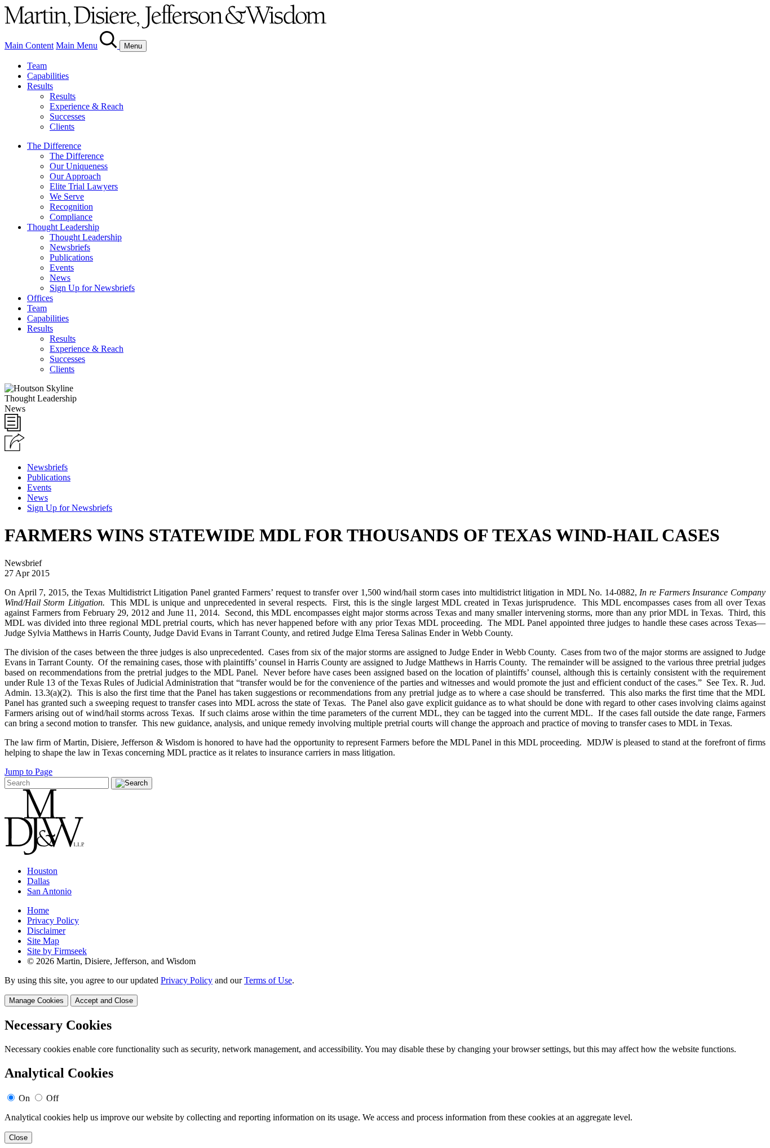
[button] (15, 448)
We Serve (67, 196)
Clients (62, 126)
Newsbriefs (70, 247)
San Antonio (49, 891)
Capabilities (48, 76)
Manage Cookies (36, 1000)
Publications (71, 257)
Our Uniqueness (79, 166)
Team (37, 65)
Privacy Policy (53, 920)
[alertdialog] (385, 1080)
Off (52, 1098)
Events (62, 267)
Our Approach (75, 176)
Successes (67, 116)
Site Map (43, 941)
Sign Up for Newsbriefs (92, 288)
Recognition (71, 206)
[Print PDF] (13, 428)
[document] (385, 1080)
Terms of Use (268, 980)
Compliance (71, 217)
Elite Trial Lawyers (84, 186)
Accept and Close (104, 1000)
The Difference (54, 146)
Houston (42, 871)
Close (18, 1137)
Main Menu (77, 45)
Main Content (29, 45)
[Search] (110, 45)
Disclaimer (46, 930)
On (24, 1098)
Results (40, 86)
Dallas (38, 881)
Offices (40, 298)
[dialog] (385, 990)
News (60, 277)
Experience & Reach (86, 106)
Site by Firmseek (57, 951)
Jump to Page (28, 771)
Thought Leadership (63, 227)
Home (38, 910)
